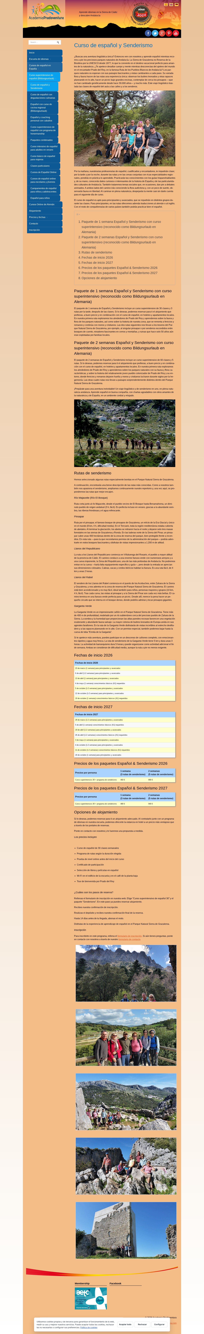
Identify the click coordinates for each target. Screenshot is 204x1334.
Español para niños (40, 198)
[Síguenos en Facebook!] (175, 33)
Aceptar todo (125, 1324)
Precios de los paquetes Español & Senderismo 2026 (120, 268)
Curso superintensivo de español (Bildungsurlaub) (41, 77)
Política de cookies (88, 1327)
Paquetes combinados (42, 140)
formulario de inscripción (130, 936)
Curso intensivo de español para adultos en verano (44, 148)
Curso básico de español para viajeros (43, 158)
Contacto (33, 223)
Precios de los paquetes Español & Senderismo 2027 (120, 273)
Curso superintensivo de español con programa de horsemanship (43, 130)
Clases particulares (40, 166)
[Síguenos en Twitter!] (155, 33)
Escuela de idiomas (39, 59)
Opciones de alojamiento (99, 278)
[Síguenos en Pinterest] (169, 33)
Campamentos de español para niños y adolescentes (43, 190)
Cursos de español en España (40, 67)
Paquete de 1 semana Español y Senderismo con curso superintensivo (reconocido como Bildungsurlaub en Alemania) (121, 227)
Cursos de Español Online (43, 172)
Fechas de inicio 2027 (97, 262)
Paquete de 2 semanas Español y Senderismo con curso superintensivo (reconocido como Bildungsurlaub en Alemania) (122, 242)
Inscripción (34, 230)
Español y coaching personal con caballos (41, 119)
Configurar (159, 1324)
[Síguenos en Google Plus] (162, 33)
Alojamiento (35, 211)
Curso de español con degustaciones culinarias (43, 96)
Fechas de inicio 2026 (97, 257)
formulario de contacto (129, 939)
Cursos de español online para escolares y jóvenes (43, 180)
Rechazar (142, 1324)
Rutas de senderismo (97, 252)
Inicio (31, 52)
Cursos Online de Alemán (41, 204)
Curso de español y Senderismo (40, 86)
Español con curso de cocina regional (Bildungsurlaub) (41, 107)
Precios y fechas (37, 217)
